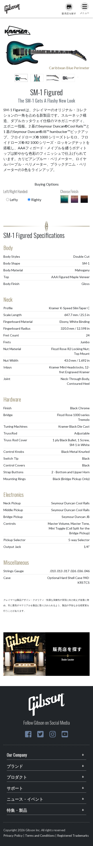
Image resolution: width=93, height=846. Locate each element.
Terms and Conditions (40, 835)
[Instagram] (52, 734)
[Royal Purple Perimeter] (74, 199)
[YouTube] (65, 734)
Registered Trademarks (73, 835)
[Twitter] (40, 734)
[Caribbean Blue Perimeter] (64, 199)
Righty (35, 199)
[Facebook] (28, 734)
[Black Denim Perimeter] (84, 199)
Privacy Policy (13, 835)
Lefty (13, 199)
